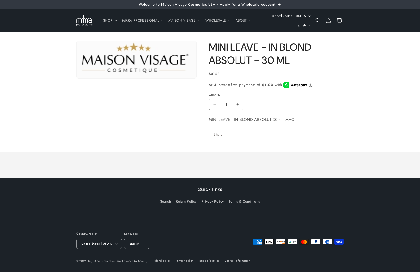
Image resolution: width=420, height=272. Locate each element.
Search (165, 201)
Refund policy (162, 261)
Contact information (237, 261)
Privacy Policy (212, 201)
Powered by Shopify (135, 261)
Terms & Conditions (244, 201)
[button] (109, 20)
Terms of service (209, 261)
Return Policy (186, 201)
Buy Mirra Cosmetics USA (104, 261)
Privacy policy (185, 261)
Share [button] (218, 134)
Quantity (214, 95)
